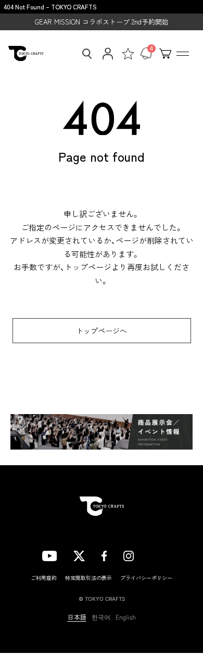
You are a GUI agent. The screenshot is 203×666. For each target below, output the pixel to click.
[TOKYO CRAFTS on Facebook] (104, 554)
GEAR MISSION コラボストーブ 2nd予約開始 (102, 22)
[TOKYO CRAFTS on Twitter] (79, 554)
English (126, 617)
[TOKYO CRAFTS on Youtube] (49, 554)
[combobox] (84, 53)
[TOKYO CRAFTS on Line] (155, 554)
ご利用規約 (44, 578)
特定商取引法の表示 (88, 578)
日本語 (77, 617)
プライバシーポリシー (146, 578)
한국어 (101, 617)
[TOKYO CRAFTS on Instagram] (128, 554)
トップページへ (101, 330)
